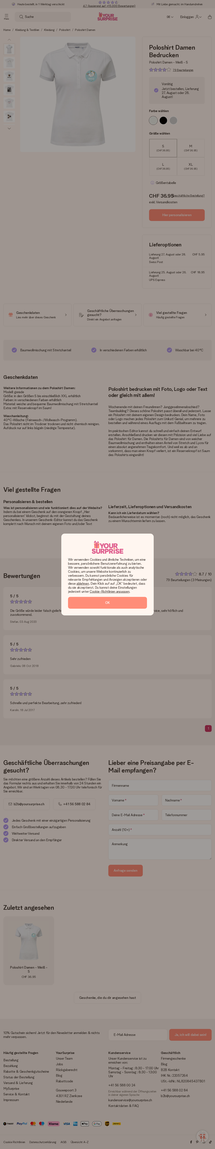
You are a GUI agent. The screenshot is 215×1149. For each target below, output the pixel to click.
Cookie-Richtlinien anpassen (109, 592)
